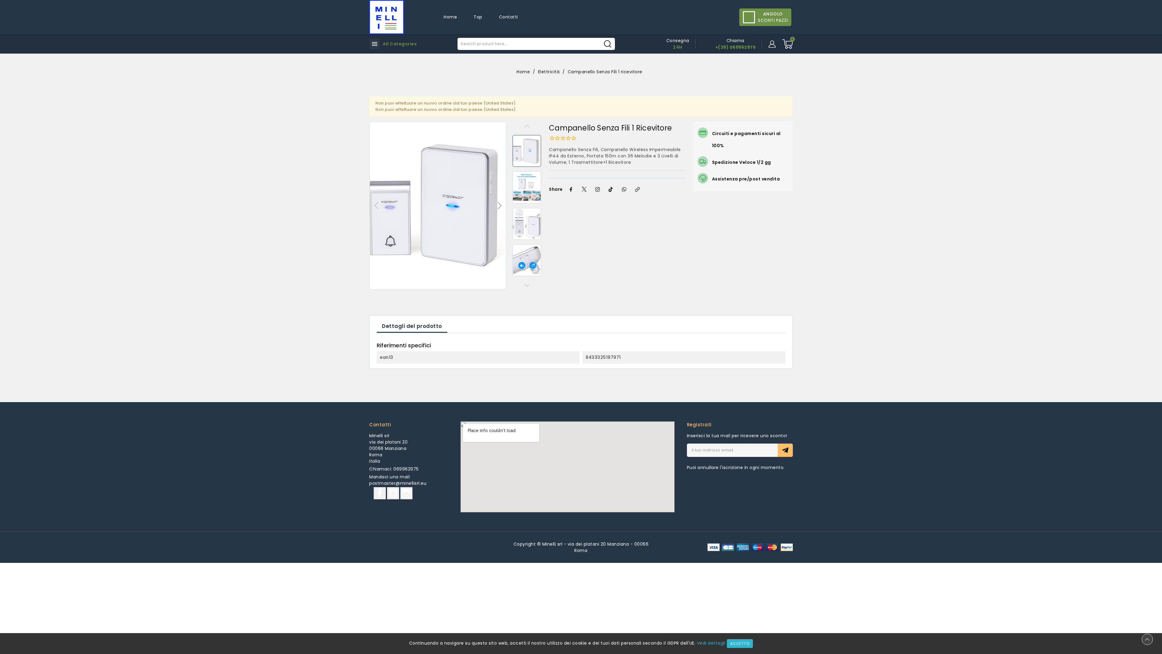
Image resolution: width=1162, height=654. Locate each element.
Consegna (677, 41)
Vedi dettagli (711, 643)
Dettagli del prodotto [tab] (412, 326)
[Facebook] (571, 189)
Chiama (735, 41)
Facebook (380, 493)
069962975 (406, 469)
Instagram (406, 493)
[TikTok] (611, 189)
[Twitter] (584, 189)
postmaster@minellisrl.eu (397, 483)
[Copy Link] (637, 189)
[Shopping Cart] (787, 44)
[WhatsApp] (624, 189)
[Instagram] (597, 189)
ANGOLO (773, 14)
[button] (499, 205)
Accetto (740, 643)
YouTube (393, 493)
